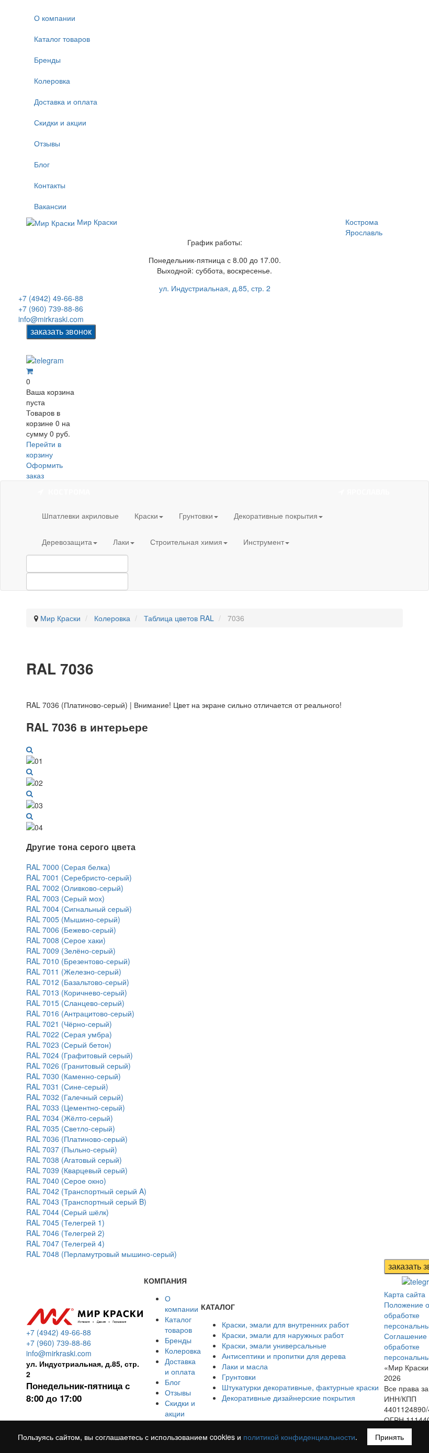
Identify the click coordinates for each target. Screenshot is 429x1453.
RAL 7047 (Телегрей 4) (65, 1243)
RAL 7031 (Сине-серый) (67, 1086)
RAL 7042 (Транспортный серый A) (86, 1191)
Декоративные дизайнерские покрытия (288, 1397)
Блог (42, 164)
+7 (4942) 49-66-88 (50, 298)
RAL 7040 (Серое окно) (66, 1180)
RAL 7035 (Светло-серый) (70, 1128)
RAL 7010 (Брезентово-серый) (78, 961)
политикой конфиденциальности (299, 1437)
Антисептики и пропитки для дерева (284, 1356)
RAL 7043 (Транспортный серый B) (86, 1201)
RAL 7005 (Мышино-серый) (73, 919)
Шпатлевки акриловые (80, 515)
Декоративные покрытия (276, 515)
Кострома (361, 221)
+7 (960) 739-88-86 (50, 308)
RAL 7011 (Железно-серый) (73, 971)
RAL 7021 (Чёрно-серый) (69, 1024)
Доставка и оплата (65, 101)
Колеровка (52, 80)
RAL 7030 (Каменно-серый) (73, 1076)
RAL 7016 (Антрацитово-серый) (80, 1013)
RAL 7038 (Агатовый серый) (74, 1159)
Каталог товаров (62, 38)
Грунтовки (196, 515)
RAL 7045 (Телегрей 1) (65, 1222)
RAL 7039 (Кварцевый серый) (77, 1170)
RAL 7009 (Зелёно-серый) (71, 950)
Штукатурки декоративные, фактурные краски (300, 1387)
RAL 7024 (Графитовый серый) (79, 1055)
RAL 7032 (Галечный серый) (74, 1097)
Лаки (121, 541)
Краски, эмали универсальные (274, 1345)
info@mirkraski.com (51, 319)
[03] (29, 793)
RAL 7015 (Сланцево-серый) (75, 1003)
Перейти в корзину (43, 449)
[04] (29, 815)
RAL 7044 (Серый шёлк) (67, 1212)
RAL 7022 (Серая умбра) (69, 1034)
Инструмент (263, 541)
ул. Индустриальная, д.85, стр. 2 (214, 288)
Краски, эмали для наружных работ (283, 1335)
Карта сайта (404, 1294)
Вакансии (50, 206)
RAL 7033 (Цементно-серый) (75, 1107)
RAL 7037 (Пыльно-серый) (71, 1149)
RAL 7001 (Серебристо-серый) (79, 877)
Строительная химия (186, 541)
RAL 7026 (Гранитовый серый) (78, 1065)
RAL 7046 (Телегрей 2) (65, 1233)
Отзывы (47, 143)
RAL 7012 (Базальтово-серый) (77, 982)
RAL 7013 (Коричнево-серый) (76, 992)
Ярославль (363, 232)
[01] (29, 749)
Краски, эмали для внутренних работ (285, 1324)
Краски (146, 515)
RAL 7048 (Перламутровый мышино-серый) (101, 1254)
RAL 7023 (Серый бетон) (68, 1044)
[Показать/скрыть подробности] (29, 370)
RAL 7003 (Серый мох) (65, 898)
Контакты (49, 185)
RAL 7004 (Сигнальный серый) (79, 908)
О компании (54, 18)
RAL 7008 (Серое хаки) (66, 940)
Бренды (47, 59)
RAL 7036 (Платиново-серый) (77, 1139)
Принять (389, 1437)
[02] (29, 771)
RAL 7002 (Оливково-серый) (74, 888)
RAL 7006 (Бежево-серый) (71, 929)
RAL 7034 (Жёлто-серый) (69, 1118)
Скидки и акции (60, 122)
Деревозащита (67, 541)
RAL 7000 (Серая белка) (68, 867)
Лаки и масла (245, 1366)
